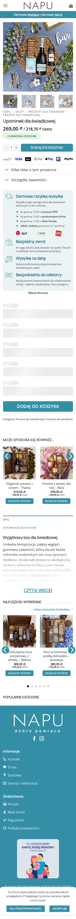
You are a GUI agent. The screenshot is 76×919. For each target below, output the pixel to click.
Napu (7, 112)
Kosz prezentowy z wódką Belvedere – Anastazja (47, 656)
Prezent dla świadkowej (21, 115)
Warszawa (10, 886)
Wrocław (23, 886)
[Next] (66, 57)
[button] (5, 5)
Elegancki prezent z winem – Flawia (19, 485)
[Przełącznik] (7, 170)
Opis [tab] (6, 519)
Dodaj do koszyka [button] (19, 500)
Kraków (45, 886)
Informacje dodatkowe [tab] (19, 527)
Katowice (34, 886)
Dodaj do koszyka (38, 406)
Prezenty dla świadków (46, 112)
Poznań (56, 886)
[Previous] (9, 57)
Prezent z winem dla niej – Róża (56, 485)
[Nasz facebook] (34, 739)
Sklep (19, 112)
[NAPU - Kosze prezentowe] (38, 5)
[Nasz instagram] (41, 739)
